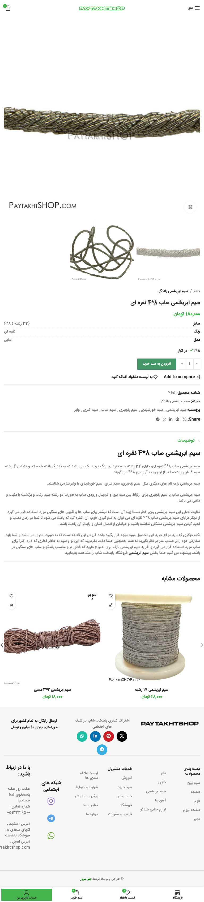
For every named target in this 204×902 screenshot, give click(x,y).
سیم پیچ (193, 783)
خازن (162, 782)
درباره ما (92, 814)
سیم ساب (108, 410)
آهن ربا (160, 800)
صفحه (195, 792)
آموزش (126, 778)
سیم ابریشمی (176, 410)
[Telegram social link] (157, 420)
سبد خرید (125, 787)
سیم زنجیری (128, 410)
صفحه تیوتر (191, 810)
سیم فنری (90, 410)
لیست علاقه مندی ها (89, 775)
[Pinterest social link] (177, 420)
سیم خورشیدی (152, 410)
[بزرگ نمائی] (190, 207)
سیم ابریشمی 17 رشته (151, 690)
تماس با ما (90, 805)
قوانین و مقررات (120, 814)
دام (163, 773)
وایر (77, 410)
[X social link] (184, 420)
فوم (197, 801)
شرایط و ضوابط (86, 787)
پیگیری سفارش (86, 796)
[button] (194, 119)
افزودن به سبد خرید (157, 364)
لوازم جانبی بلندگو (153, 809)
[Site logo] (102, 8)
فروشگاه (126, 805)
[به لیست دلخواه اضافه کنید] (110, 595)
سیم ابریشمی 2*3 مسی (52, 690)
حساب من (124, 796)
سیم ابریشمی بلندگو (173, 291)
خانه (197, 291)
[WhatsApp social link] (164, 420)
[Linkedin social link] (171, 420)
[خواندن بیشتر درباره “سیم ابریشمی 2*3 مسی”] (11, 605)
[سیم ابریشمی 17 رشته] (151, 636)
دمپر (197, 819)
